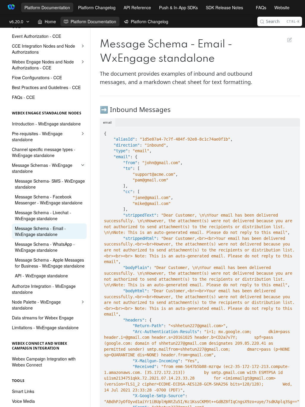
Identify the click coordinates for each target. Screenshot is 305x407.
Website (282, 7)
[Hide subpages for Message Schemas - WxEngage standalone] (82, 165)
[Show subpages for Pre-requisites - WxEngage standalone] (82, 133)
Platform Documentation (47, 7)
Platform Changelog (97, 7)
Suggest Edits (286, 39)
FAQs (261, 7)
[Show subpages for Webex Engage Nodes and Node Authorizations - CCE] (82, 61)
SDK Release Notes (224, 7)
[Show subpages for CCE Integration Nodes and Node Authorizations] (82, 46)
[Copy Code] (293, 132)
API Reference (137, 7)
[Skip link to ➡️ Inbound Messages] (100, 109)
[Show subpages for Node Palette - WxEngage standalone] (82, 301)
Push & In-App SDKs (178, 7)
